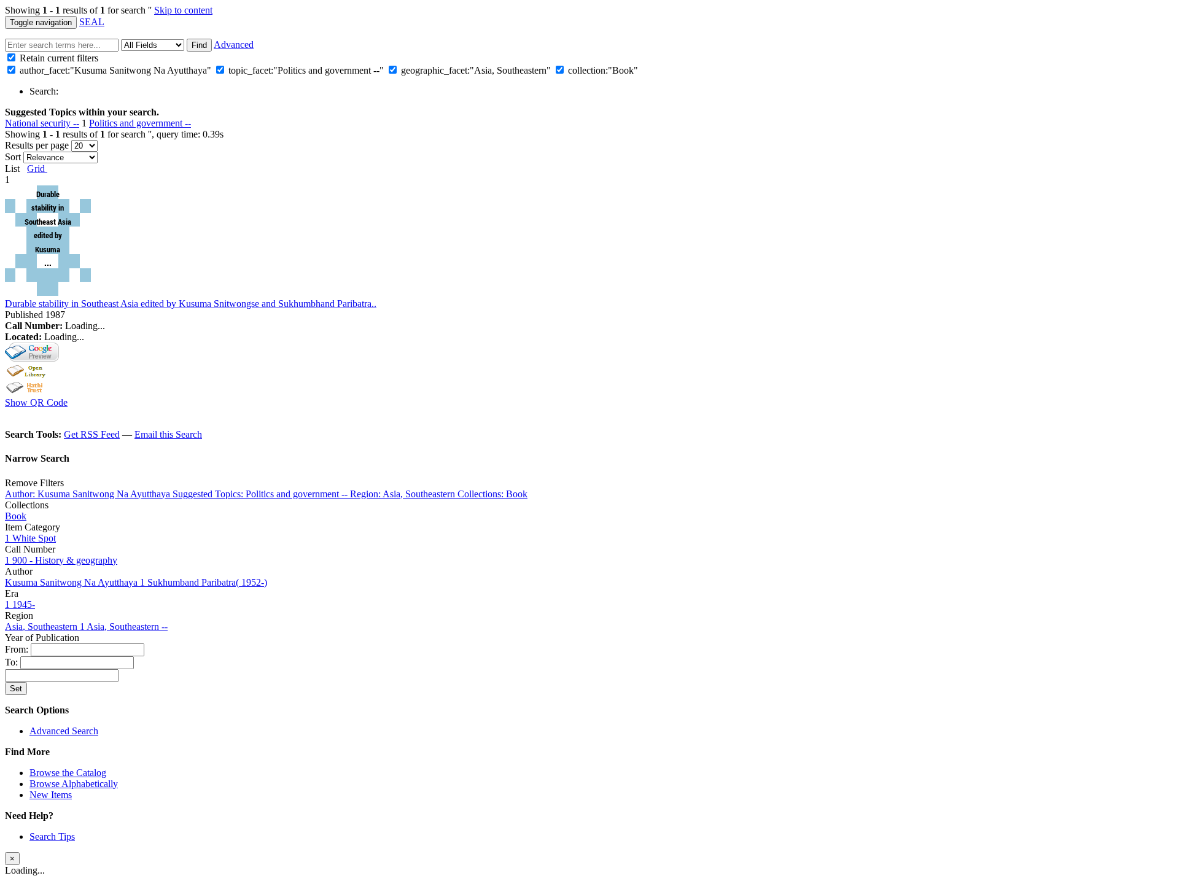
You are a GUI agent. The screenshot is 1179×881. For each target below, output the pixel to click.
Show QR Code (36, 402)
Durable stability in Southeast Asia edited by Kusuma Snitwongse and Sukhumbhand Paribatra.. (190, 303)
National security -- (42, 123)
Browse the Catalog (67, 772)
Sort (13, 157)
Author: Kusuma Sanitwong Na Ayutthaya (89, 494)
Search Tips (52, 836)
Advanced (234, 44)
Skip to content (183, 10)
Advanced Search (63, 731)
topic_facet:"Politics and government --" (306, 70)
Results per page (37, 145)
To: (12, 662)
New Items (50, 795)
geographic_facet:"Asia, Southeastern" (476, 70)
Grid (37, 168)
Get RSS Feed (92, 434)
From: (18, 649)
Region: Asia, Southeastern (403, 494)
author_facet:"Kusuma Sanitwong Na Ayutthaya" (115, 70)
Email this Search (168, 434)
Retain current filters (57, 58)
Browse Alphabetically (73, 783)
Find (199, 45)
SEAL (91, 22)
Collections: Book (492, 494)
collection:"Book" (603, 70)
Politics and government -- (140, 123)
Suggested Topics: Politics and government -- (261, 494)
